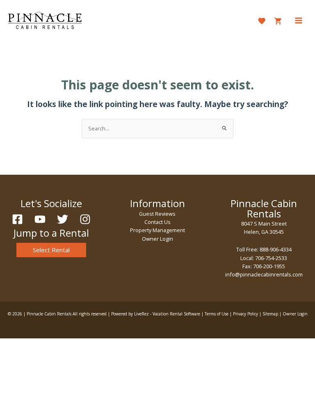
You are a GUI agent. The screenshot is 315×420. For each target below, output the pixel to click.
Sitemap (270, 314)
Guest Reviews (157, 213)
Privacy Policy (245, 314)
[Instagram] (85, 219)
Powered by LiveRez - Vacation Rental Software (155, 314)
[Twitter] (62, 219)
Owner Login (157, 238)
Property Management (157, 230)
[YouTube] (40, 219)
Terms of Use (216, 314)
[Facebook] (17, 219)
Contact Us (157, 222)
